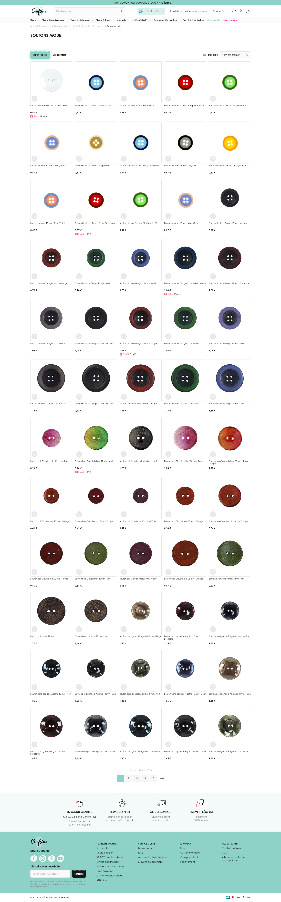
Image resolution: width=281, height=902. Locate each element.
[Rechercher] (121, 11)
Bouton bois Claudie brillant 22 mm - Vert (94, 461)
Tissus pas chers (104, 871)
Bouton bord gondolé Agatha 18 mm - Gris (229, 636)
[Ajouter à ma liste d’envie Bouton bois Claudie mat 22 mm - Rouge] (34, 572)
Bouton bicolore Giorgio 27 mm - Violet (227, 403)
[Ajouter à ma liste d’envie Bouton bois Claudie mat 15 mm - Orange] (34, 514)
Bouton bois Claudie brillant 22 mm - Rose (49, 461)
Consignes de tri (189, 857)
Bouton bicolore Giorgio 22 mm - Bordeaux (229, 283)
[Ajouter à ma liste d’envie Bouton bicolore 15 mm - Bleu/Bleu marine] (124, 159)
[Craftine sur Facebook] (33, 858)
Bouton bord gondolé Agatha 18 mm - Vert (140, 694)
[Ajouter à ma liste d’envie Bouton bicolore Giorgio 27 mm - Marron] (79, 397)
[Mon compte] (240, 11)
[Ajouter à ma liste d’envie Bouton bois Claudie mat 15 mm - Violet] (124, 514)
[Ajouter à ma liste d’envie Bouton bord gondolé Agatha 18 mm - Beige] (124, 629)
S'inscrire (79, 873)
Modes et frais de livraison (152, 857)
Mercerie (121, 20)
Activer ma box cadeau (110, 866)
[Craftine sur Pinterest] (51, 858)
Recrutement (187, 861)
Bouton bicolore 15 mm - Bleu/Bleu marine (139, 165)
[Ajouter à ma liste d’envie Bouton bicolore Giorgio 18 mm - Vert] (79, 276)
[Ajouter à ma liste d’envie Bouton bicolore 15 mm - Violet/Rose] (168, 216)
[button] (151, 11)
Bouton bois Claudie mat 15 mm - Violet (138, 521)
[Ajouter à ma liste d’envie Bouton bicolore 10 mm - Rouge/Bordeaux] (168, 99)
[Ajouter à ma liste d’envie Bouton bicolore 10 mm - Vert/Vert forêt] (213, 99)
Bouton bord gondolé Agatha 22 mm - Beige (230, 694)
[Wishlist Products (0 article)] (233, 11)
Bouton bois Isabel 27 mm (42, 636)
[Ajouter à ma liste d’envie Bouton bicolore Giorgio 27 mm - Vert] (168, 397)
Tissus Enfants (103, 20)
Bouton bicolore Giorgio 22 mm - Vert (181, 343)
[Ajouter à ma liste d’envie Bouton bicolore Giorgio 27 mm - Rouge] (124, 397)
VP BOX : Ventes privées (109, 857)
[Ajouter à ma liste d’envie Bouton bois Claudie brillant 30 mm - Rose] (168, 454)
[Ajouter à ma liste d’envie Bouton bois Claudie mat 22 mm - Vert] (79, 572)
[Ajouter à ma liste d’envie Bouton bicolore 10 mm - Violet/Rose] (34, 159)
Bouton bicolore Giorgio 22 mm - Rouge (138, 343)
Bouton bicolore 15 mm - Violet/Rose (181, 223)
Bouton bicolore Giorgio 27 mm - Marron (94, 403)
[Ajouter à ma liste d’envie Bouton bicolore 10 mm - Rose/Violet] (124, 99)
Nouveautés (213, 20)
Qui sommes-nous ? (191, 852)
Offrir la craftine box (107, 861)
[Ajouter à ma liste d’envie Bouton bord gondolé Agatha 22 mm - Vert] (213, 744)
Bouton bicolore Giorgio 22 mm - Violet (227, 343)
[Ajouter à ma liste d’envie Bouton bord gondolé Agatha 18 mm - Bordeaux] (168, 629)
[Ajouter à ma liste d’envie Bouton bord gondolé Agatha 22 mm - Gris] (79, 744)
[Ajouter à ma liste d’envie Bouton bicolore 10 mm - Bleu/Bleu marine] (79, 99)
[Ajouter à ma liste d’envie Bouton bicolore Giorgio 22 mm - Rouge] (124, 336)
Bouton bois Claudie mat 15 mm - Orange (49, 521)
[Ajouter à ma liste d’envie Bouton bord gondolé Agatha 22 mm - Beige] (213, 687)
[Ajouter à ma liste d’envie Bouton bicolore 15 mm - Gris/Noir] (168, 159)
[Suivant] (162, 778)
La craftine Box (104, 852)
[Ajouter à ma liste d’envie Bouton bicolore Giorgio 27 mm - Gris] (34, 397)
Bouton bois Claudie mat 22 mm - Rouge (49, 579)
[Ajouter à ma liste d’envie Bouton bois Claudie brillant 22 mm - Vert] (79, 454)
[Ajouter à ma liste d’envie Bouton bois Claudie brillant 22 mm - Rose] (34, 454)
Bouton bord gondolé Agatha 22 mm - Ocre (185, 751)
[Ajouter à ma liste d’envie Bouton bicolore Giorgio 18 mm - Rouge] (34, 276)
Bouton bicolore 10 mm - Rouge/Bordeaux (184, 105)
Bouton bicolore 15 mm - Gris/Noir (180, 165)
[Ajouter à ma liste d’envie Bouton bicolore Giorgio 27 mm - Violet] (213, 397)
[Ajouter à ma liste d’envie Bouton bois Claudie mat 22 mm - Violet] (124, 572)
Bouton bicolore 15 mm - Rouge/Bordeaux (95, 223)
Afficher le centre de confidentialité (233, 859)
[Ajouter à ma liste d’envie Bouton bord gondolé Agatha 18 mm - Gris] (213, 629)
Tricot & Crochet (192, 20)
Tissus (33, 20)
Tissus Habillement (80, 20)
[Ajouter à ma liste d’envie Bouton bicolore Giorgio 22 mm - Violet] (213, 336)
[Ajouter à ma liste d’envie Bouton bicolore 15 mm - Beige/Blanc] (79, 159)
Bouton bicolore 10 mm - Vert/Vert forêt (227, 105)
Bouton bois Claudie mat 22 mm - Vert (92, 579)
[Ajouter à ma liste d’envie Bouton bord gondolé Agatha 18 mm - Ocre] (79, 687)
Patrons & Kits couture (165, 20)
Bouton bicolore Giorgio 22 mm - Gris (47, 343)
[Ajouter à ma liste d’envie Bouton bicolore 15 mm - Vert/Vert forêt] (124, 216)
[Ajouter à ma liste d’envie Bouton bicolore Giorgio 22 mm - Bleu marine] (168, 276)
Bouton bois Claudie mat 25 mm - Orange (183, 579)
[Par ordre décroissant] (205, 55)
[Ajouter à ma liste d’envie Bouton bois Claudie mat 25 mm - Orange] (168, 572)
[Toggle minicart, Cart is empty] (247, 11)
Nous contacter (147, 848)
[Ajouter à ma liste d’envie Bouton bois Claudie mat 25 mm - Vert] (213, 572)
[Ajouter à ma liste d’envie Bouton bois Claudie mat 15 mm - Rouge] (79, 514)
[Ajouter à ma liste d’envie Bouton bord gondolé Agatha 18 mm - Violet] (168, 687)
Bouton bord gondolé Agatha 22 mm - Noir (140, 751)
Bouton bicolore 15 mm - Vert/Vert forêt (138, 223)
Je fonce (165, 2)
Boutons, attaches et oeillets (67, 26)
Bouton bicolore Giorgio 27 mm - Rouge (138, 403)
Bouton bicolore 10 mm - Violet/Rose (47, 165)
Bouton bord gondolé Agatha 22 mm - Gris (95, 751)
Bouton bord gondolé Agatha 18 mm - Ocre (95, 694)
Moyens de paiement (150, 861)
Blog (182, 848)
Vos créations (103, 848)
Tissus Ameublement (53, 20)
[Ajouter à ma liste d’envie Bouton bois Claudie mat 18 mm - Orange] (168, 514)
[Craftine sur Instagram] (42, 858)
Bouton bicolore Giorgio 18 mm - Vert (92, 283)
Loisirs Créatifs (140, 20)
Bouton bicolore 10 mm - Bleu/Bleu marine (94, 105)
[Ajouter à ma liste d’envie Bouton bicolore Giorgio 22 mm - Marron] (79, 336)
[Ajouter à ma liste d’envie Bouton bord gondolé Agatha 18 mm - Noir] (34, 687)
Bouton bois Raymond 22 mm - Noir (91, 636)
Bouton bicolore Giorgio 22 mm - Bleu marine (185, 283)
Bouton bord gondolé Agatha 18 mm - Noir (50, 694)
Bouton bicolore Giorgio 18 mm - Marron (228, 223)
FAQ (140, 852)
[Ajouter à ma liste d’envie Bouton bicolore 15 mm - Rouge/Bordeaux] (79, 216)
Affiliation (101, 880)
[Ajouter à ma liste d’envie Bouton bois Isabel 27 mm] (34, 629)
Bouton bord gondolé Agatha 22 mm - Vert (229, 751)
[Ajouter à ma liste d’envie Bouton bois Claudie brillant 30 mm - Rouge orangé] (213, 454)
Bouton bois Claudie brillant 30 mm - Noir (138, 461)
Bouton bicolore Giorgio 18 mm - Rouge (49, 283)
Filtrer (38, 54)
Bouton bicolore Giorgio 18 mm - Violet (138, 283)
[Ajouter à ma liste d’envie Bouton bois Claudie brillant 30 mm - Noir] (124, 454)
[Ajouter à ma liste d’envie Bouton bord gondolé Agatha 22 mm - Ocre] (168, 744)
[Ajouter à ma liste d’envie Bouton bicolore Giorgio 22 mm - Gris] (34, 336)
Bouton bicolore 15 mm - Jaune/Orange (228, 165)
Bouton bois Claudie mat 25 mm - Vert (226, 579)
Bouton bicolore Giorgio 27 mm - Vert (181, 403)
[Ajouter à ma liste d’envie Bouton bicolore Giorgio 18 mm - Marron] (213, 216)
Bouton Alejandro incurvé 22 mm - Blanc (49, 105)
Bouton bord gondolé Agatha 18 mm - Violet (185, 694)
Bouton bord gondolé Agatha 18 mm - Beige (141, 636)
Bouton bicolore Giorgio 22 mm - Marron (94, 343)
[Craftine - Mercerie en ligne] (39, 11)
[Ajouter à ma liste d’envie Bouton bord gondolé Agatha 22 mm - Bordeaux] (34, 744)
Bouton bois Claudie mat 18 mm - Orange (183, 521)
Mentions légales (231, 848)
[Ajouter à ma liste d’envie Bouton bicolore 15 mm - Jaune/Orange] (213, 159)
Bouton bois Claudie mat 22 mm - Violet (138, 579)
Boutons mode (114, 26)
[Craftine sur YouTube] (60, 858)
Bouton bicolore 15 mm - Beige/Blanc (92, 165)
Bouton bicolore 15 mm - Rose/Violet (47, 223)
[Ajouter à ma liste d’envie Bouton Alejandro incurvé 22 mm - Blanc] (34, 99)
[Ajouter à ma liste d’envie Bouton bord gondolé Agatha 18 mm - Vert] (124, 687)
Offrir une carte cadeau (109, 875)
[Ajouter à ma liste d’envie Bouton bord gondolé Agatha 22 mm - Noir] (124, 744)
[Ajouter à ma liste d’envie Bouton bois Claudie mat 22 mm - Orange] (213, 514)
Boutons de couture (93, 26)
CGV (224, 852)
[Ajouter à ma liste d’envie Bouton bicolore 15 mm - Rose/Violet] (34, 216)
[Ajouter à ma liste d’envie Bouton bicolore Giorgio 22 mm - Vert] (168, 336)
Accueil (34, 26)
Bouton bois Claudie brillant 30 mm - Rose (183, 461)
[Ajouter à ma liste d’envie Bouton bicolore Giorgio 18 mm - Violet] (124, 276)
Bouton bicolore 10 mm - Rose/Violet (137, 105)
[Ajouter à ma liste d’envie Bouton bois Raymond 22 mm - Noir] (79, 629)
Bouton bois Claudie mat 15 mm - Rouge (94, 521)
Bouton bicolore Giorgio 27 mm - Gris (47, 403)
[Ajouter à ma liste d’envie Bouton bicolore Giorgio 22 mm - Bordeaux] (213, 276)
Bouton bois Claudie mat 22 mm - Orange (228, 521)
